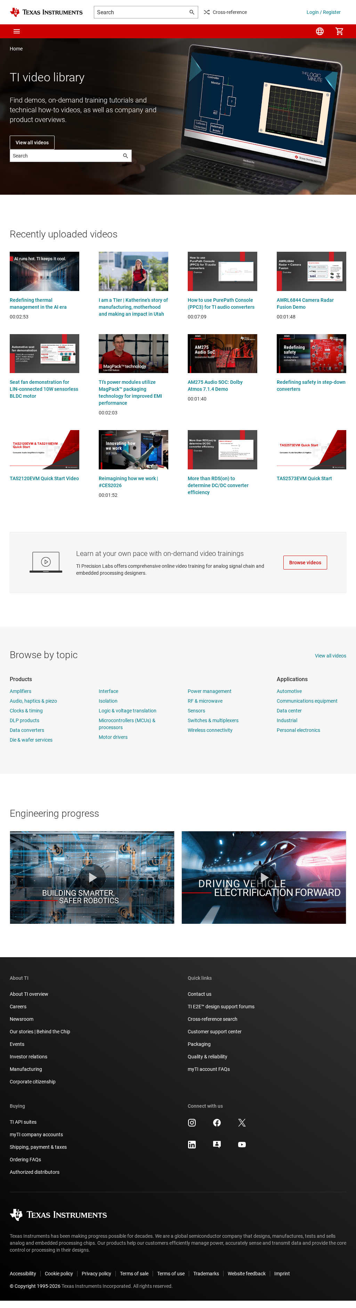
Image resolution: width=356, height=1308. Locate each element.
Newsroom (21, 1019)
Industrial (287, 720)
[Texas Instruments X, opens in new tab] (242, 1125)
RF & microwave (205, 701)
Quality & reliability (207, 1056)
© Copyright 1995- (35, 1286)
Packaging (199, 1044)
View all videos (32, 142)
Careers (18, 1006)
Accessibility (23, 1273)
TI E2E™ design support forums (221, 1006)
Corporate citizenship (33, 1081)
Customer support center (215, 1031)
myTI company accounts (36, 1134)
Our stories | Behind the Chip (40, 1031)
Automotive (289, 691)
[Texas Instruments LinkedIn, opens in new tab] (192, 1147)
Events (17, 1044)
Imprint (282, 1273)
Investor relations (28, 1056)
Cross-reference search (212, 1019)
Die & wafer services (31, 740)
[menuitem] (320, 31)
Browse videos (305, 562)
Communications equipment (307, 701)
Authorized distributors (34, 1172)
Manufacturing (26, 1069)
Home (16, 48)
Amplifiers (20, 691)
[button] (16, 31)
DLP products (24, 720)
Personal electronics (298, 730)
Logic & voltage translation (127, 710)
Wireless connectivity (210, 730)
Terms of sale (134, 1273)
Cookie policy (59, 1273)
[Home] (46, 12)
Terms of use (171, 1273)
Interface (108, 691)
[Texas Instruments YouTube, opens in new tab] (242, 1147)
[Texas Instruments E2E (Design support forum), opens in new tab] (217, 1147)
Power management (210, 691)
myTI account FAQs (209, 1069)
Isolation (108, 701)
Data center (289, 710)
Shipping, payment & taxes (38, 1147)
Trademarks (206, 1273)
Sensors (196, 710)
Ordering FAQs (25, 1159)
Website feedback (247, 1273)
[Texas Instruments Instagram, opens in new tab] (192, 1125)
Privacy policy (96, 1273)
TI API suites (23, 1122)
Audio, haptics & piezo (33, 701)
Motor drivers (113, 737)
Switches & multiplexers (213, 720)
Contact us (199, 994)
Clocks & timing (26, 710)
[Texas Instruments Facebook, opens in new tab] (217, 1125)
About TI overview (29, 994)
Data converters (27, 730)
